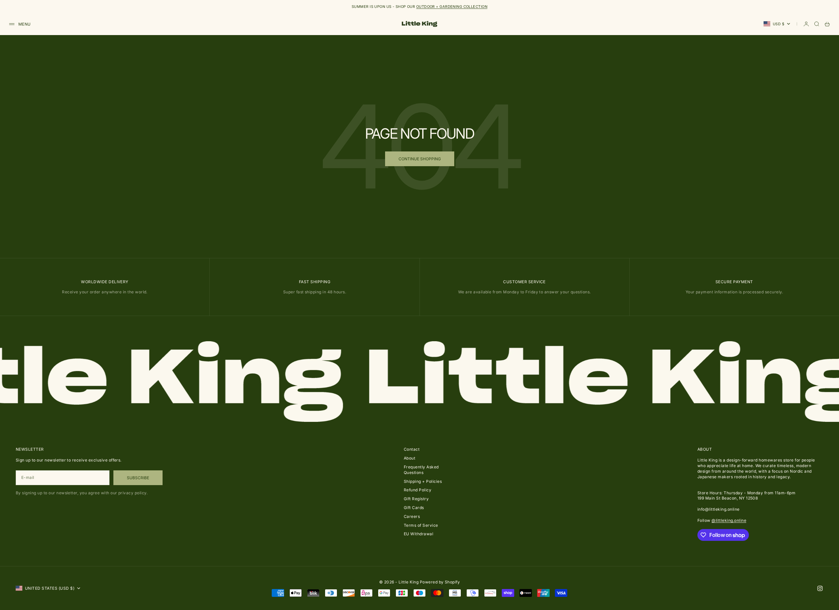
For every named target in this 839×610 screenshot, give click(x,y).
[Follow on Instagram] (820, 588)
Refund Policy (417, 489)
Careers (412, 516)
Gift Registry (416, 498)
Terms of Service (421, 525)
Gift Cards (414, 507)
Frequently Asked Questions (421, 469)
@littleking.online (729, 520)
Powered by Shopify (440, 582)
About (409, 458)
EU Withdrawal (418, 533)
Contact (412, 449)
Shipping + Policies (423, 481)
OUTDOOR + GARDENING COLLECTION (451, 6)
